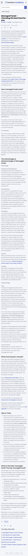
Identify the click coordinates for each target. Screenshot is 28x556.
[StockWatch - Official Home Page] (10, 2)
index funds (14, 79)
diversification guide (7, 42)
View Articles (5, 11)
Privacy (11, 552)
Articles (3, 22)
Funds (9, 22)
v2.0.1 (21, 552)
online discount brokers (11, 378)
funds (6, 521)
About (6, 552)
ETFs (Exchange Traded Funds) (12, 537)
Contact (17, 552)
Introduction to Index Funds (11, 535)
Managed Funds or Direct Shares (13, 532)
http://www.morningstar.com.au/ (11, 400)
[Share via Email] (11, 27)
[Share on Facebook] (2, 27)
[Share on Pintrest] (8, 27)
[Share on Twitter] (5, 27)
